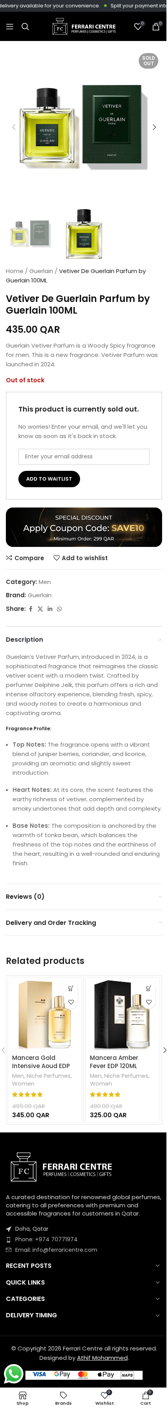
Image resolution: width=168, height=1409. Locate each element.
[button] (13, 127)
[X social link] (40, 609)
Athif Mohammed (102, 1358)
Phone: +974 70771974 (46, 1239)
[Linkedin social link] (50, 609)
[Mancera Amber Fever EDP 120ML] (122, 1014)
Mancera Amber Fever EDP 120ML (114, 1062)
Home (14, 271)
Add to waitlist (49, 479)
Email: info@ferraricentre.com (56, 1250)
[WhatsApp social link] (59, 609)
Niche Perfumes (49, 1076)
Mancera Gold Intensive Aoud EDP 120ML (41, 1066)
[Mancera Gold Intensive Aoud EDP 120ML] (45, 1014)
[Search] (25, 26)
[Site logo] (84, 26)
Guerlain (41, 271)
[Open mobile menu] (10, 26)
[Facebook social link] (30, 609)
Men (45, 582)
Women (23, 1084)
